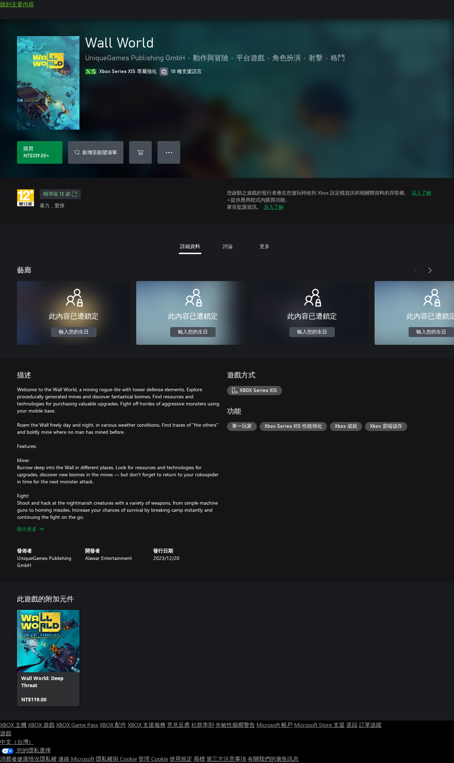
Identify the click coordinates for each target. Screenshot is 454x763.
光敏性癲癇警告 (235, 724)
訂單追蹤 (370, 724)
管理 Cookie (153, 758)
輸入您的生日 (74, 332)
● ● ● (169, 152)
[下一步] (430, 270)
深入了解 (421, 192)
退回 (352, 724)
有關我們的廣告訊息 (273, 758)
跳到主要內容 (17, 4)
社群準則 (202, 724)
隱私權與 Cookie (116, 758)
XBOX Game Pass (77, 724)
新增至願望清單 (99, 152)
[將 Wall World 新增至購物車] (140, 152)
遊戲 (5, 733)
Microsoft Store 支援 (319, 724)
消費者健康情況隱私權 (28, 758)
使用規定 (181, 758)
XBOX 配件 (113, 724)
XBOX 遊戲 (41, 724)
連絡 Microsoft (76, 758)
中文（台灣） (17, 741)
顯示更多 (27, 529)
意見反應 (178, 724)
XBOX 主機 (13, 724)
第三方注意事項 (226, 758)
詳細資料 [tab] (190, 246)
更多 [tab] (265, 246)
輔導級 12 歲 (56, 194)
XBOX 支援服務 (147, 724)
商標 (199, 758)
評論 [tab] (228, 246)
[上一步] (416, 270)
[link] (48, 658)
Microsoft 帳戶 (274, 724)
